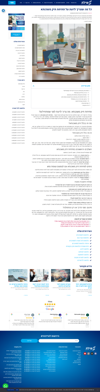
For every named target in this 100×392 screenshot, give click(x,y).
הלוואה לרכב (22, 55)
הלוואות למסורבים (60, 3)
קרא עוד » (90, 295)
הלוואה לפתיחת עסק (21, 68)
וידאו (24, 94)
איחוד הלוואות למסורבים (20, 48)
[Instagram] (92, 353)
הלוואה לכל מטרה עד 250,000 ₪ (18, 135)
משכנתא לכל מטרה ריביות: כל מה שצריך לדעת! (75, 224)
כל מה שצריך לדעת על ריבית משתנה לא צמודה (75, 223)
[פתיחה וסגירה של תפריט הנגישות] (3, 10)
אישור (17, 389)
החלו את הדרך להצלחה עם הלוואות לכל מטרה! (13, 369)
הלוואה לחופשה (21, 71)
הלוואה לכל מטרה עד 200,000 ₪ (18, 132)
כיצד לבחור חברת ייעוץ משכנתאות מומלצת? (41, 285)
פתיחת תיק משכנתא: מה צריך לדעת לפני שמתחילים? (76, 90)
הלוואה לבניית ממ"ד (21, 61)
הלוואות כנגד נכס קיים (20, 50)
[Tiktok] (88, 353)
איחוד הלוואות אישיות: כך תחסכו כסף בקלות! (18, 285)
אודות (67, 3)
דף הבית (90, 13)
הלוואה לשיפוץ (22, 58)
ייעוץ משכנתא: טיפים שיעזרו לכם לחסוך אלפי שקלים (13, 374)
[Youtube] (85, 353)
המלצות (23, 96)
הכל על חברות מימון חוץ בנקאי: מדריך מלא (12, 362)
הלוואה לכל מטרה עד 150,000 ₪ (18, 130)
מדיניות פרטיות (11, 389)
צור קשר (27, 3)
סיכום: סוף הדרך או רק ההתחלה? (79, 99)
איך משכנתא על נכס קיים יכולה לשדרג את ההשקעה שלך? (71, 221)
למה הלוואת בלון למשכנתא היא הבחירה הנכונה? (13, 365)
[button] (33, 86)
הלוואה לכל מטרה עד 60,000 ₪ (18, 117)
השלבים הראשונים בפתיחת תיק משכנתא (77, 95)
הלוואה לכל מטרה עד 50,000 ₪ (18, 114)
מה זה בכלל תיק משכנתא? (80, 93)
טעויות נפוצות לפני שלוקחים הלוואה (63, 285)
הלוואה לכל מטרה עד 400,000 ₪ (18, 140)
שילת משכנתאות (21, 84)
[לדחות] (97, 389)
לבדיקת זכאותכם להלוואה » (16, 34)
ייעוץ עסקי (64, 359)
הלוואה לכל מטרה (48, 3)
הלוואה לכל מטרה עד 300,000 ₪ (18, 138)
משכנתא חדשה (63, 354)
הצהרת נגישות (22, 99)
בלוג (21, 3)
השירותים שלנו (85, 103)
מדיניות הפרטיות (21, 102)
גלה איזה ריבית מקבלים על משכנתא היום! (12, 358)
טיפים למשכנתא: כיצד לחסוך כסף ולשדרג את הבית (84, 286)
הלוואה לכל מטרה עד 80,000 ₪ (18, 122)
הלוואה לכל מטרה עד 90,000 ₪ (18, 125)
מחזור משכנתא (63, 352)
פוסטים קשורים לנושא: (81, 101)
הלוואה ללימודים (21, 63)
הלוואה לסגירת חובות (20, 66)
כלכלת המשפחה (63, 356)
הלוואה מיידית (22, 76)
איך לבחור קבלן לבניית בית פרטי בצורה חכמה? (13, 354)
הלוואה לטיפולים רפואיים (20, 73)
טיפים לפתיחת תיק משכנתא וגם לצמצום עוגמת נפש (74, 97)
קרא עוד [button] (32, 327)
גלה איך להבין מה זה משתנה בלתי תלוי (12, 372)
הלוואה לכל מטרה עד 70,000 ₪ (18, 119)
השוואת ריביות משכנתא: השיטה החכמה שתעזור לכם (13, 351)
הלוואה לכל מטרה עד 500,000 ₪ (18, 143)
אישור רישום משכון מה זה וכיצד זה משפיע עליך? (74, 226)
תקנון (24, 104)
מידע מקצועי (85, 105)
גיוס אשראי (73, 3)
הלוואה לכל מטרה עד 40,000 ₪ (18, 112)
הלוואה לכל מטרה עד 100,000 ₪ (18, 127)
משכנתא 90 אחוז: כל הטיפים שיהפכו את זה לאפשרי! (12, 378)
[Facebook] (95, 353)
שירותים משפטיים (63, 358)
